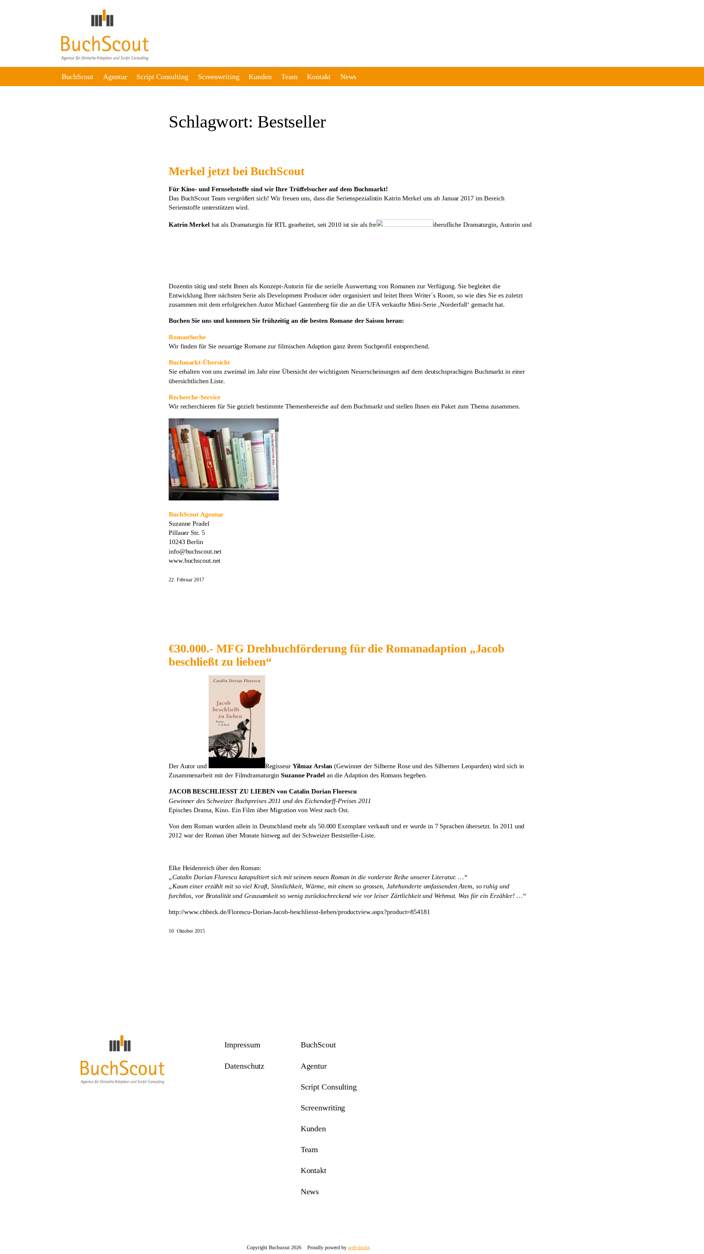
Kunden (260, 77)
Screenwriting (218, 77)
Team (289, 77)
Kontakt (318, 77)
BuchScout (78, 77)
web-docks (359, 1247)
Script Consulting (162, 77)
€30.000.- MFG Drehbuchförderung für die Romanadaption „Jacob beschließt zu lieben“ (337, 655)
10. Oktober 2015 (187, 931)
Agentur (115, 77)
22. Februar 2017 (186, 579)
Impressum (242, 1044)
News (348, 77)
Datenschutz (244, 1065)
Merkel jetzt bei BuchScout (236, 171)
